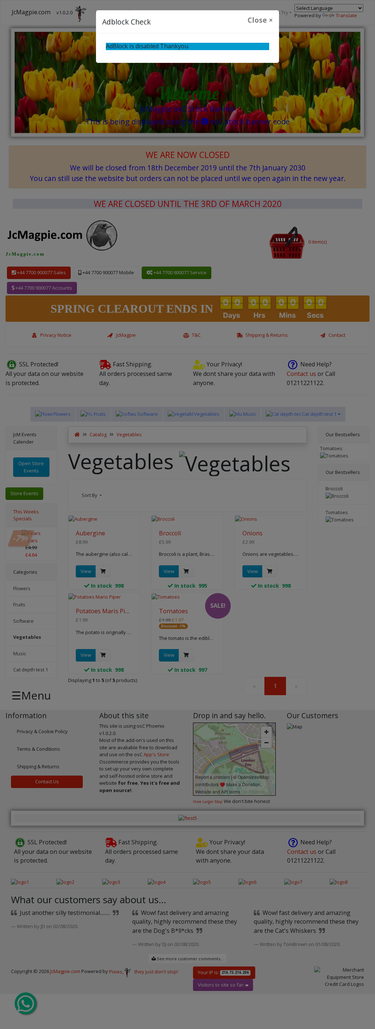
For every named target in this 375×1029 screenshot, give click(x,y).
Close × (260, 20)
